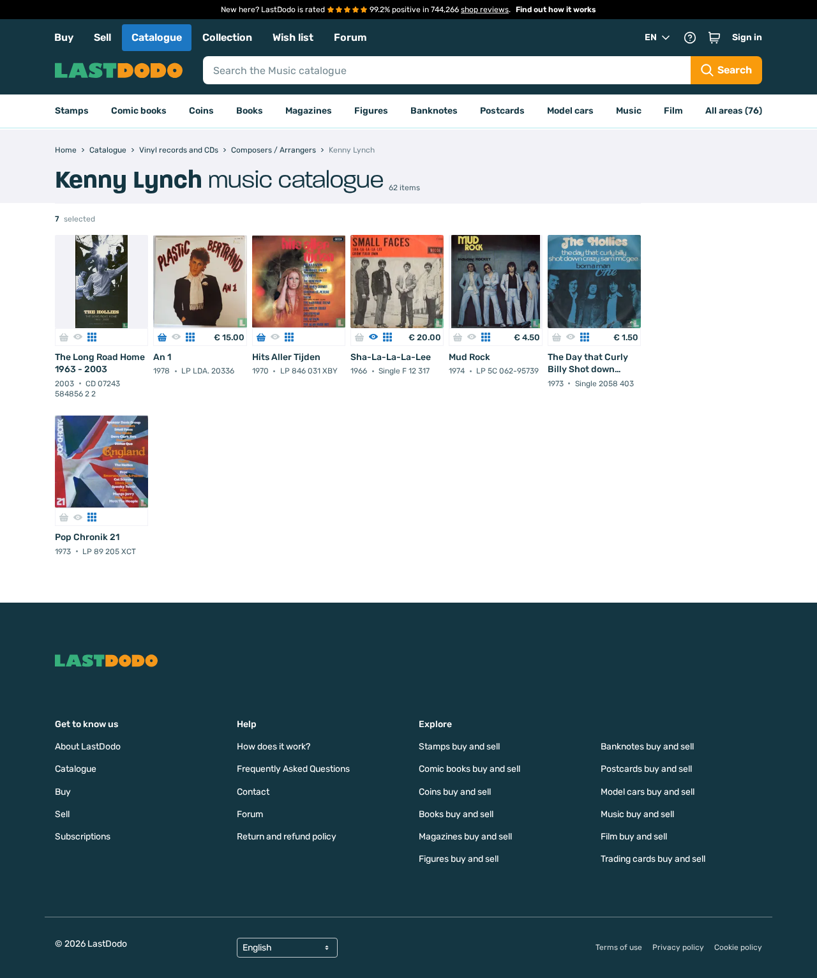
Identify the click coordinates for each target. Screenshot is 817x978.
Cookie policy (738, 947)
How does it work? (273, 746)
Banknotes (434, 110)
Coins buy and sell (455, 791)
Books (249, 110)
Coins (201, 110)
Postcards (502, 110)
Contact (253, 791)
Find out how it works (556, 9)
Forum (350, 37)
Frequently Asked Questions (293, 769)
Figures (371, 110)
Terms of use (619, 947)
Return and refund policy (286, 836)
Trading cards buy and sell (653, 859)
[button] (714, 37)
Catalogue (156, 37)
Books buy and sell (456, 814)
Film (673, 110)
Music (628, 110)
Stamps (72, 110)
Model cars (570, 110)
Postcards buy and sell (646, 769)
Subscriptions (82, 836)
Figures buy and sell (458, 859)
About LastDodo (88, 746)
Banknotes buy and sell (647, 746)
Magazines (308, 110)
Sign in (747, 37)
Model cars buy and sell (647, 791)
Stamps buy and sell (459, 746)
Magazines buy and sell (465, 836)
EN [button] (651, 37)
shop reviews (485, 9)
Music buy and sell (637, 814)
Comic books (139, 110)
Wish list (293, 37)
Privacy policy (678, 947)
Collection (227, 37)
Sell (102, 37)
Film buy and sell (634, 836)
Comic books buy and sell (469, 769)
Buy (63, 37)
